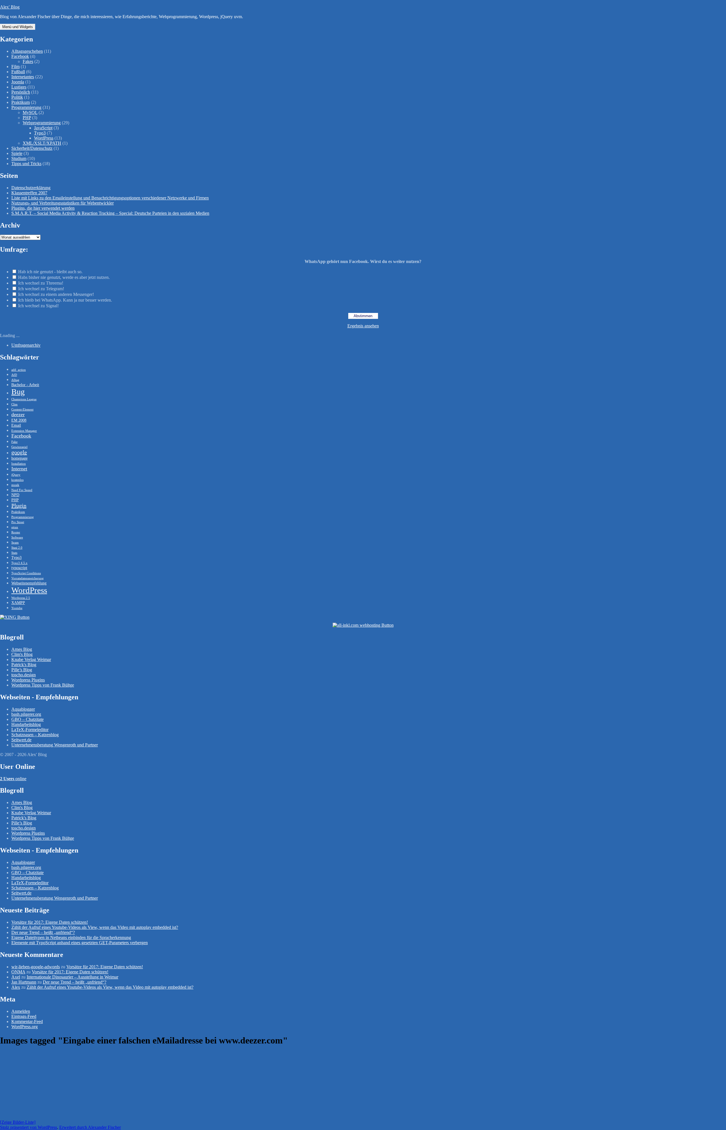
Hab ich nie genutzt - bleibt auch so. (50, 271)
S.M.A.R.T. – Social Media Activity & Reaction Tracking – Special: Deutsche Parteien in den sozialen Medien (110, 213)
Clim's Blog (22, 654)
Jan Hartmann (23, 982)
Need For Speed (21, 490)
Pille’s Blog (21, 669)
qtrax (14, 527)
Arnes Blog (21, 649)
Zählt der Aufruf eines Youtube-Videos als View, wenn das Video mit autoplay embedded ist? (94, 927)
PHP (27, 117)
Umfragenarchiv (26, 345)
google (19, 452)
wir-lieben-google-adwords (35, 966)
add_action (18, 369)
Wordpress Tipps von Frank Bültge (42, 685)
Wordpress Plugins (28, 679)
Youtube (16, 608)
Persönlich (20, 92)
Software (17, 537)
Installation (18, 463)
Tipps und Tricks (26, 163)
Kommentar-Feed (27, 1021)
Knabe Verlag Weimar (31, 659)
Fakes (28, 61)
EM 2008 (18, 420)
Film (15, 66)
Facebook (20, 56)
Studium (18, 158)
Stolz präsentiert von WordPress (28, 1127)
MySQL (30, 112)
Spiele (16, 153)
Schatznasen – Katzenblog (35, 734)
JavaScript (43, 127)
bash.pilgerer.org (26, 714)
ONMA (18, 971)
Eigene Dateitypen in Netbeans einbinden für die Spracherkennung (71, 937)
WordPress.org (24, 1026)
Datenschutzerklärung (30, 187)
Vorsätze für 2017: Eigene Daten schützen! (49, 922)
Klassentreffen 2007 (29, 192)
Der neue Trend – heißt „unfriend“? (43, 932)
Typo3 (40, 133)
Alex (15, 987)
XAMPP (18, 602)
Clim (14, 404)
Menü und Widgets (17, 27)
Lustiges (18, 87)
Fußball (18, 71)
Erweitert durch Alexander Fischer (90, 1127)
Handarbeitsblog (26, 724)
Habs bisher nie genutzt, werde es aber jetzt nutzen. (64, 277)
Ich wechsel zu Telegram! (41, 288)
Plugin (18, 505)
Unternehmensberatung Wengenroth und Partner (54, 744)
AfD (14, 374)
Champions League (24, 399)
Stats (14, 552)
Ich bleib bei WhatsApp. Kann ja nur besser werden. (65, 300)
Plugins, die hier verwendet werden (43, 208)
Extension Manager (24, 430)
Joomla (17, 81)
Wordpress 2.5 (20, 597)
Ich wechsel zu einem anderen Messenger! (56, 294)
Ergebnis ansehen (363, 325)
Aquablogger (23, 709)
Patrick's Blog (23, 664)
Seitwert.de (21, 739)
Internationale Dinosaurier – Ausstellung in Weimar (72, 977)
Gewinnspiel (19, 447)
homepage (19, 458)
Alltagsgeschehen (27, 51)
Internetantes (22, 76)
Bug (18, 391)
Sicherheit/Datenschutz (31, 148)
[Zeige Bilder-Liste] (17, 1122)
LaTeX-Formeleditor (29, 729)
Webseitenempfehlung (29, 583)
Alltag (15, 380)
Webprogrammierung (42, 122)
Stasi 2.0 (16, 547)
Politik (17, 97)
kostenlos (17, 479)
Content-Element (22, 409)
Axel (15, 977)
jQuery (15, 474)
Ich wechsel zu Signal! (38, 305)
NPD (15, 495)
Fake (14, 441)
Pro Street (17, 522)
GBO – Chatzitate (27, 719)
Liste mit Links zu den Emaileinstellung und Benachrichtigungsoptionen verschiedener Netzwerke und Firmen (110, 197)
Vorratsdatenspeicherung (27, 578)
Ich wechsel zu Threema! (40, 283)
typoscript (19, 567)
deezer (18, 414)
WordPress (43, 138)
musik (15, 485)
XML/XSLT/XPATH (42, 143)
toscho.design (23, 674)
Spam (15, 542)
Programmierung (26, 107)
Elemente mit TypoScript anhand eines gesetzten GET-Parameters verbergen (79, 942)
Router (15, 532)
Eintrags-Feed (23, 1016)
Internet (19, 469)
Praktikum (20, 102)
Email (16, 425)
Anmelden (20, 1011)
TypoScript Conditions (26, 573)
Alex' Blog (10, 7)
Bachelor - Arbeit (25, 384)
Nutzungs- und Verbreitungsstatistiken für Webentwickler (62, 203)
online (13, 778)
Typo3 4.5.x (19, 563)
